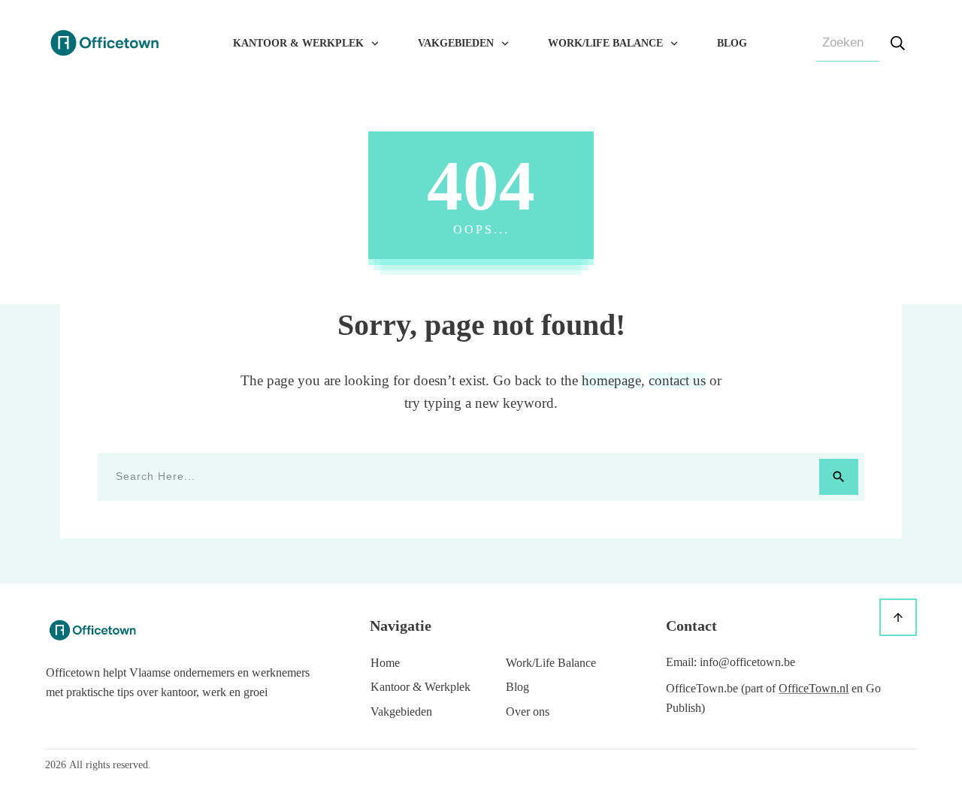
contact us (677, 380)
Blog (517, 686)
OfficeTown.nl (814, 688)
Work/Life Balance (551, 662)
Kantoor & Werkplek (420, 686)
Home (385, 662)
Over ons (527, 711)
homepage (611, 380)
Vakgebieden (401, 711)
